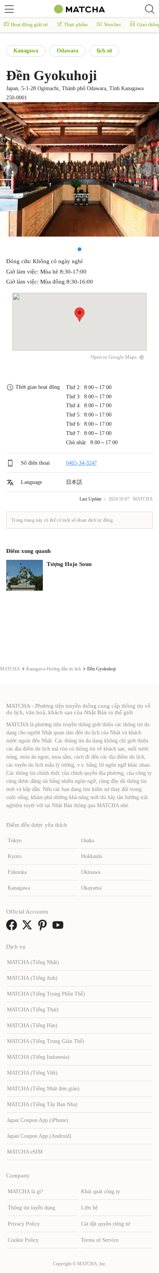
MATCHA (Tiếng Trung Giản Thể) (45, 1041)
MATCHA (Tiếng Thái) (33, 1010)
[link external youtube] (59, 927)
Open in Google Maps (114, 357)
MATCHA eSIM (24, 1152)
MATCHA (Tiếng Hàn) (32, 1025)
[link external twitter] (29, 927)
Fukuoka (17, 872)
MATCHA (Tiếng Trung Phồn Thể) (46, 994)
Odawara (67, 51)
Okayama (91, 888)
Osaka (87, 840)
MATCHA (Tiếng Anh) (32, 978)
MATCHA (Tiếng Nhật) (33, 962)
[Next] (148, 169)
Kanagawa (26, 51)
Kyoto (14, 856)
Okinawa (90, 872)
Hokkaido (91, 856)
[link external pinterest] (44, 927)
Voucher (112, 24)
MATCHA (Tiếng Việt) (32, 1073)
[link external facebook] (13, 927)
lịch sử (104, 51)
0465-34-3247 (81, 463)
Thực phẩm (76, 24)
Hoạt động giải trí (29, 24)
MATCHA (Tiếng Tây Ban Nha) (42, 1104)
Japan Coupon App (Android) (39, 1136)
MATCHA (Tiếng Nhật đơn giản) (43, 1089)
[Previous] (11, 169)
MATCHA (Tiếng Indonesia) (38, 1057)
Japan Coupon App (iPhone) (37, 1120)
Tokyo (15, 840)
